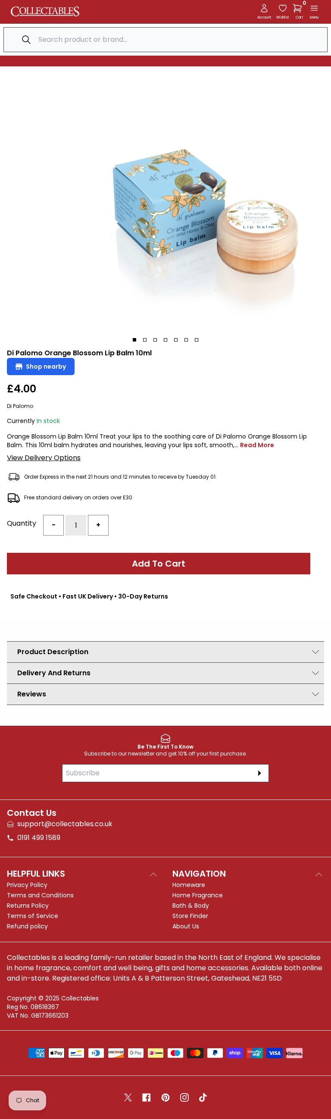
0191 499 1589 (38, 838)
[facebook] (146, 1097)
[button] (299, 8)
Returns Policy (28, 905)
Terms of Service (32, 916)
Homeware (188, 885)
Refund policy (27, 926)
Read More (257, 445)
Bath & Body (190, 905)
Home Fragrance (197, 895)
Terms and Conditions (40, 895)
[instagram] (184, 1097)
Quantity (21, 523)
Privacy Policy (27, 885)
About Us (185, 926)
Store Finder (190, 916)
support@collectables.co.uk (64, 824)
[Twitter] (128, 1097)
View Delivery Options (44, 458)
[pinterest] (165, 1097)
